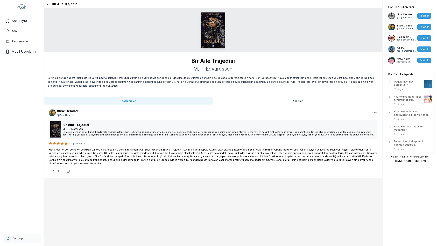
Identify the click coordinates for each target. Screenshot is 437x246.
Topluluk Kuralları (402, 161)
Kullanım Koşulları (419, 156)
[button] (213, 141)
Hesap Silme (419, 161)
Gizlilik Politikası (400, 156)
